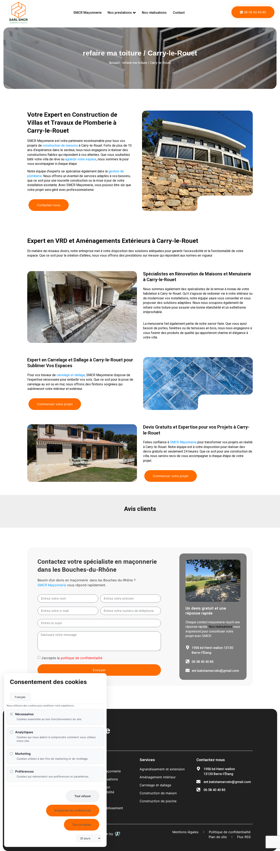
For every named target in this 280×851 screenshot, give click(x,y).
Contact (179, 13)
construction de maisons (60, 145)
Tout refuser (82, 796)
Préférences (24, 771)
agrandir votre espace (80, 159)
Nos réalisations (154, 13)
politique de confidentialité (81, 658)
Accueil (114, 63)
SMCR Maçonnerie (87, 13)
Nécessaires (24, 714)
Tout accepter (81, 824)
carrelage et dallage (71, 375)
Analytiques (24, 732)
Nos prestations (120, 13)
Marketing (23, 753)
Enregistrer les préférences (72, 810)
